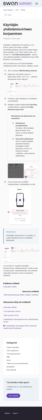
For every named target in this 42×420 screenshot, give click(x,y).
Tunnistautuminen (13, 354)
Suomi (15, 413)
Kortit (9, 360)
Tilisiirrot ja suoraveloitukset (17, 363)
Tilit (16, 10)
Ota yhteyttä (11, 370)
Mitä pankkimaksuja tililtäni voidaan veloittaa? (21, 295)
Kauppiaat (10, 367)
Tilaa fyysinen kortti (10, 315)
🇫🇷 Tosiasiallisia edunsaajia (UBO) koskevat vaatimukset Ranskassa (19, 327)
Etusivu (7, 413)
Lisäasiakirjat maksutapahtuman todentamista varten (20, 320)
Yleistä (22, 10)
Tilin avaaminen (13, 351)
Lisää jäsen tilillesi (10, 287)
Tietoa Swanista (13, 347)
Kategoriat (12, 343)
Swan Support (8, 10)
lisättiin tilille (28, 52)
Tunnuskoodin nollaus (11, 311)
